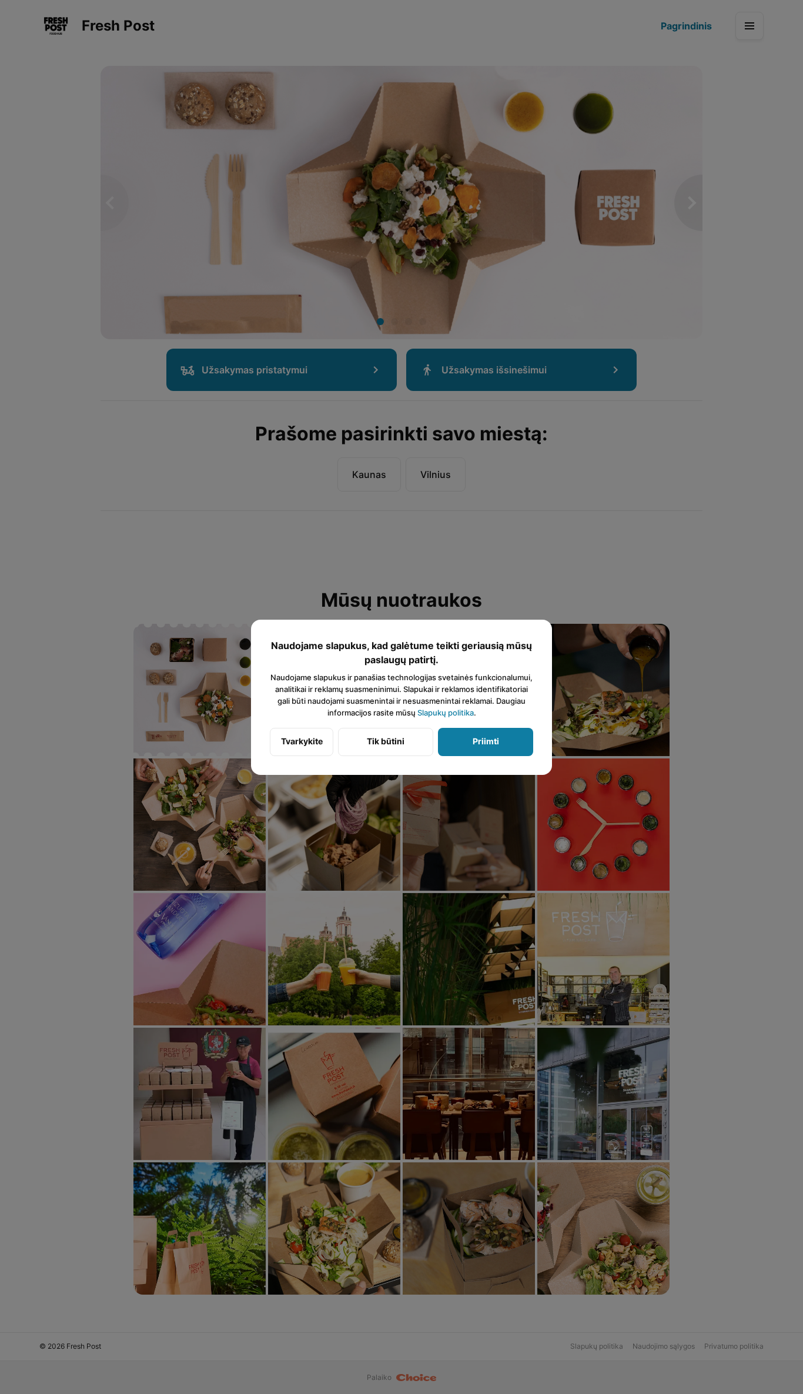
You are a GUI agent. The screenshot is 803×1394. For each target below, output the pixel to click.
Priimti (486, 741)
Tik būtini (385, 741)
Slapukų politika (445, 712)
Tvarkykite (302, 741)
